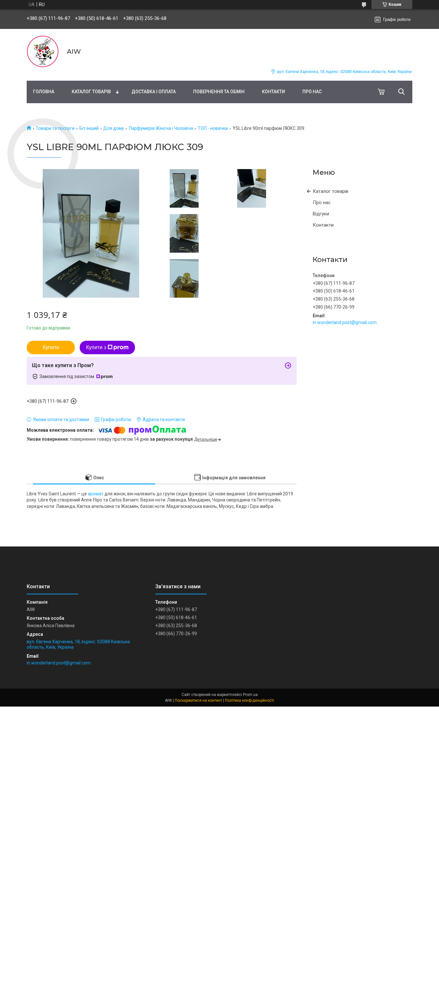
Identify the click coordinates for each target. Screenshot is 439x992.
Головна (43, 91)
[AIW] (43, 51)
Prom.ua (250, 694)
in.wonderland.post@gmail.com (345, 322)
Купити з (96, 347)
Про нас (312, 91)
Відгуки (321, 214)
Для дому (113, 128)
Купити (51, 347)
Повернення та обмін (219, 91)
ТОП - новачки (213, 128)
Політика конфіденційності (249, 700)
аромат (95, 493)
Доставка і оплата (153, 91)
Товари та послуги (55, 128)
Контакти (273, 91)
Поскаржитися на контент (198, 700)
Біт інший (89, 128)
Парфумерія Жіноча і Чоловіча (161, 128)
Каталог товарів (91, 91)
